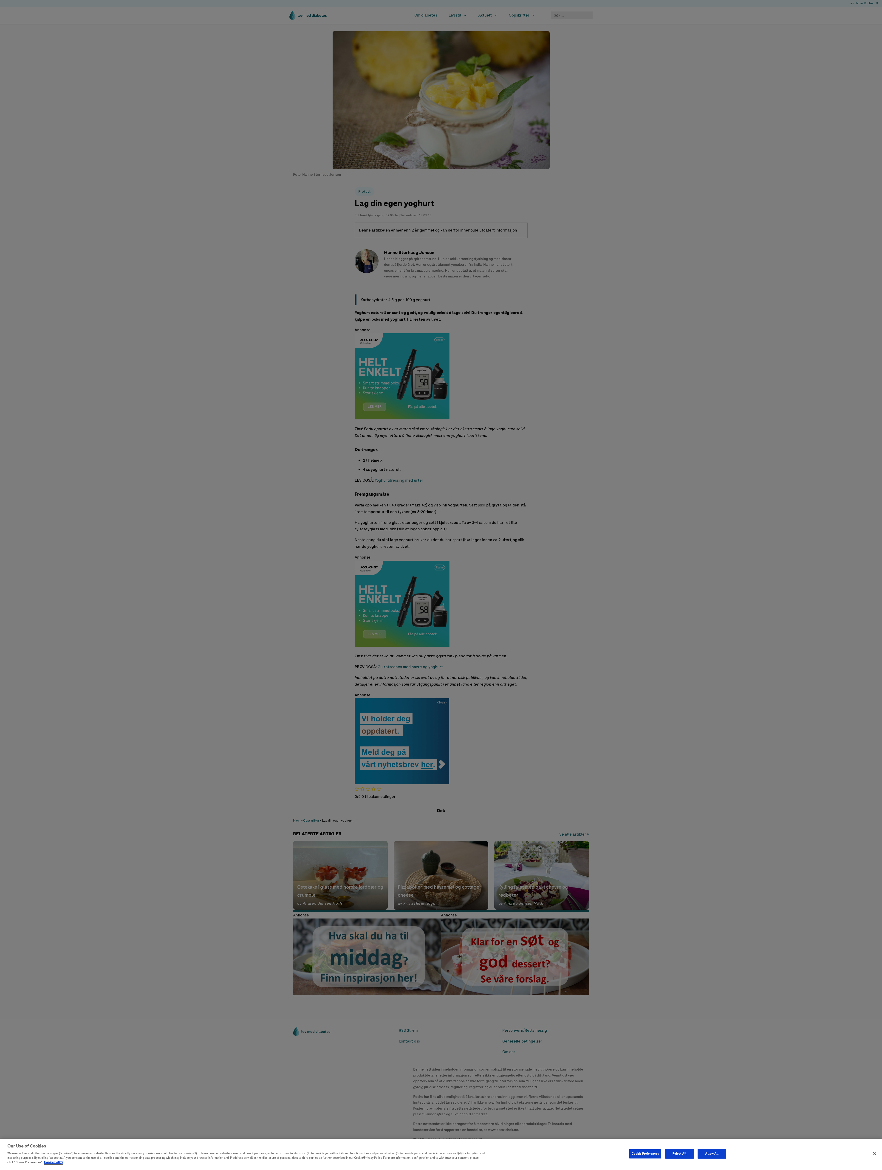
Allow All (711, 1153)
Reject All (679, 1153)
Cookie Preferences (645, 1153)
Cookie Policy (53, 1162)
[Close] (875, 1154)
